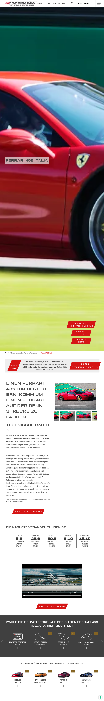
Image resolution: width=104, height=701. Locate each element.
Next (99, 417)
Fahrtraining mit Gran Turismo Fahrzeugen (24, 353)
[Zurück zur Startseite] (6, 353)
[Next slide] (96, 542)
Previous (51, 417)
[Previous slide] (7, 542)
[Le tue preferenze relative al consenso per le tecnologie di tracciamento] (100, 697)
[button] (98, 3)
